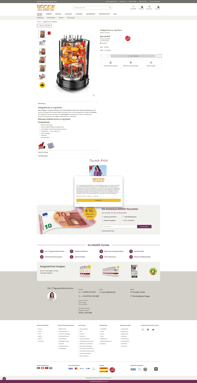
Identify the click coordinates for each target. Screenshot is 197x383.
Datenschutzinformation (108, 231)
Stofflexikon (124, 336)
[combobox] (92, 8)
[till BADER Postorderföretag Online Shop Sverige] (38, 368)
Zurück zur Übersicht (45, 25)
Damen (40, 331)
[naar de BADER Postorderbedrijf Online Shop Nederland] (50, 368)
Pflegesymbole (124, 334)
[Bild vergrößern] (93, 95)
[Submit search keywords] (110, 8)
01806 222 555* (89, 292)
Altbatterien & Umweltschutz (86, 343)
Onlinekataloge (62, 348)
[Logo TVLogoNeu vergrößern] (42, 145)
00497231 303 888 (91, 296)
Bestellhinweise (124, 331)
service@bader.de (108, 292)
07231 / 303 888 (85, 313)
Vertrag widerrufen (84, 329)
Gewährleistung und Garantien (86, 341)
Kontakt (102, 331)
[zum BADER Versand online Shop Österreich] (42, 368)
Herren (39, 334)
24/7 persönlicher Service (111, 1)
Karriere (102, 334)
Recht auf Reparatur (84, 356)
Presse (102, 336)
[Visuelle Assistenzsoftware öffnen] (155, 369)
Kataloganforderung (63, 346)
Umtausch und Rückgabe (64, 334)
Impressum (82, 334)
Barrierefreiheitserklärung (85, 353)
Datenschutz (83, 336)
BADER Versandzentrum (106, 341)
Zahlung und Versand (64, 331)
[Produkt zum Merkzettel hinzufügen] (159, 56)
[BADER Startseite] (46, 7)
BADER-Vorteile (62, 329)
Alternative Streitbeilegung (86, 346)
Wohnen (40, 338)
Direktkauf (103, 343)
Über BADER (103, 329)
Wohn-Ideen (124, 346)
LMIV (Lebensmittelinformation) (87, 351)
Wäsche (40, 336)
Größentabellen (124, 329)
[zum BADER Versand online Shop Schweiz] (46, 368)
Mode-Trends (124, 343)
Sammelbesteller (63, 338)
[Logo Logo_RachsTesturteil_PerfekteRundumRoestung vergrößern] (51, 145)
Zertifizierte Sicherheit (64, 336)
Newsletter (61, 343)
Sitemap (40, 329)
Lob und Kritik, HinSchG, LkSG (86, 348)
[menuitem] (39, 14)
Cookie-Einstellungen (84, 338)
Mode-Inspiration (125, 341)
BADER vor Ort (104, 338)
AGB (81, 331)
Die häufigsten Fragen (64, 341)
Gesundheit (40, 341)
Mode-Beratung (124, 338)
